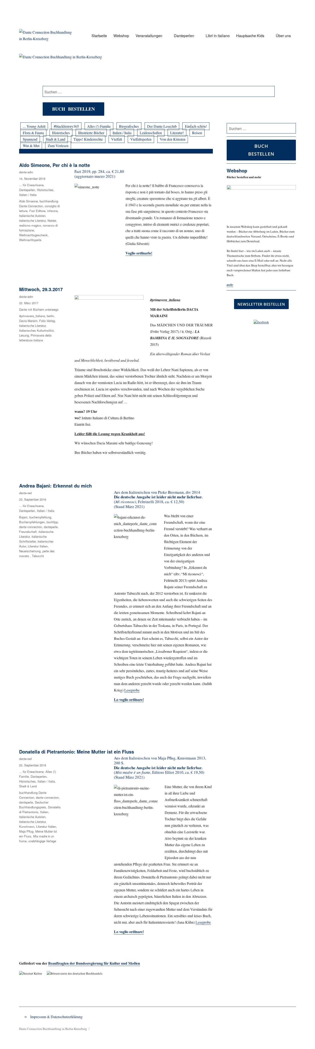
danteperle (51, 527)
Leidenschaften (151, 132)
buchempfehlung (40, 517)
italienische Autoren (32, 215)
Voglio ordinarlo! (138, 253)
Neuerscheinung (30, 551)
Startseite (99, 35)
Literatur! (177, 132)
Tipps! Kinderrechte (88, 139)
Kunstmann (26, 826)
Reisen (197, 132)
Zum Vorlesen (58, 145)
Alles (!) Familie (99, 126)
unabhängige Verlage (42, 841)
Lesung (24, 335)
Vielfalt (116, 139)
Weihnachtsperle (30, 240)
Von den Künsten (172, 139)
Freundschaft (28, 531)
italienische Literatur (32, 220)
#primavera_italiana (32, 316)
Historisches (61, 132)
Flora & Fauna (33, 132)
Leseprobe (132, 690)
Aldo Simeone (28, 201)
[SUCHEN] (292, 128)
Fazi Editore (37, 211)
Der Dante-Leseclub (162, 126)
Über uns (283, 35)
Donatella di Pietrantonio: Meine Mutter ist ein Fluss (76, 751)
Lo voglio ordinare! (129, 931)
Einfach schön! (196, 126)
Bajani (23, 517)
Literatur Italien (38, 546)
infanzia (52, 211)
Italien (44, 812)
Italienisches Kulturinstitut (36, 330)
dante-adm (26, 172)
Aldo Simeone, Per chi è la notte (54, 165)
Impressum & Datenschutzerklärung (56, 1016)
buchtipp (52, 522)
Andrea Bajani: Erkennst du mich (55, 485)
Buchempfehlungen (32, 522)
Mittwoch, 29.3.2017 (41, 289)
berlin (50, 316)
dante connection (30, 527)
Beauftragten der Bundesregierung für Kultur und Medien (94, 963)
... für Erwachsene (31, 185)
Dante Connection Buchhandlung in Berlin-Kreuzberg (53, 1029)
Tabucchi (38, 556)
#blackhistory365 (66, 126)
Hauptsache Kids (250, 35)
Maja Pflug (26, 831)
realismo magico (30, 225)
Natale (52, 220)
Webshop (121, 35)
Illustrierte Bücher (91, 132)
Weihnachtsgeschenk (33, 235)
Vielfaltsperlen (141, 139)
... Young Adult (34, 126)
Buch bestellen (73, 109)
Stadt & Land (55, 139)
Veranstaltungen (149, 35)
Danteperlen (184, 35)
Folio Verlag (47, 321)
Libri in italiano (218, 35)
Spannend (30, 139)
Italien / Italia (122, 132)
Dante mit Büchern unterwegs (39, 309)
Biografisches (129, 126)
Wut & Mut (31, 145)
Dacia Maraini (28, 321)
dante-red (25, 493)
